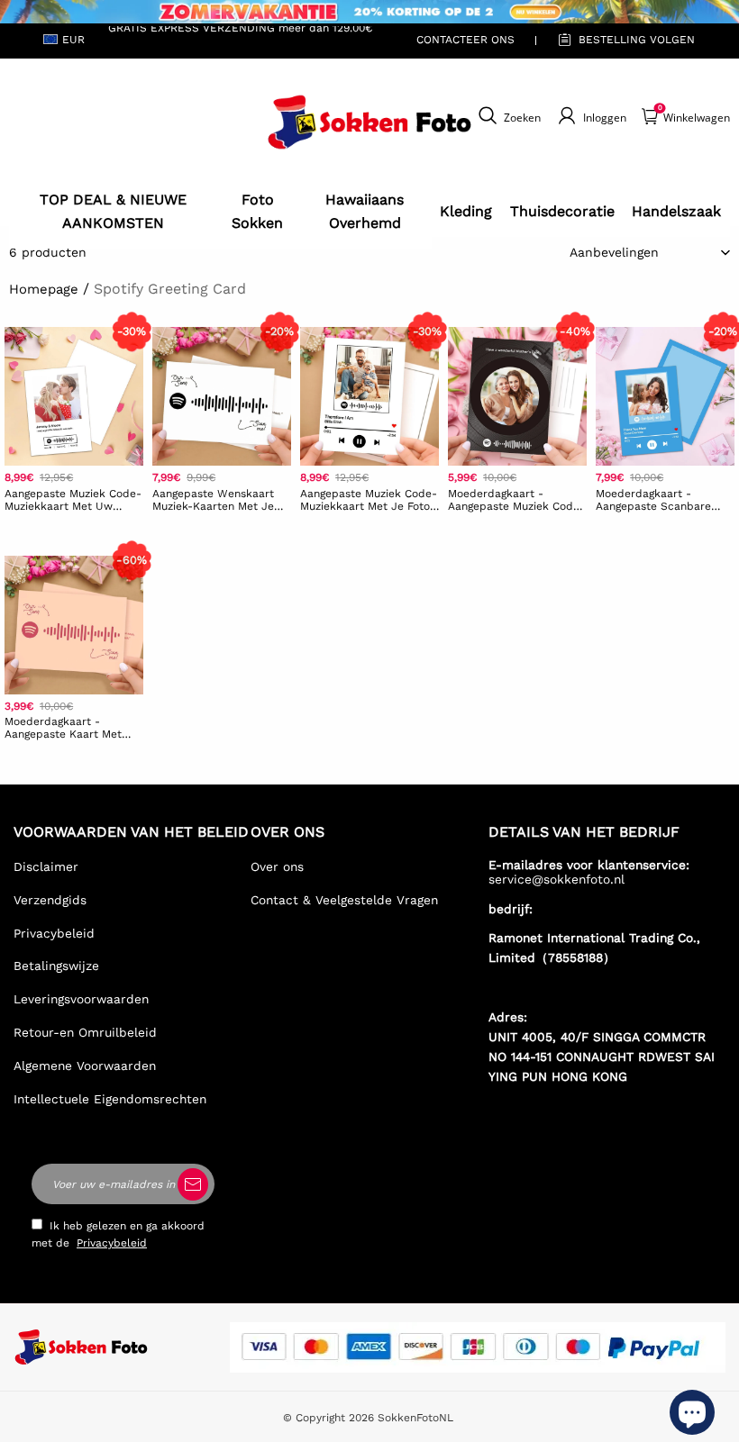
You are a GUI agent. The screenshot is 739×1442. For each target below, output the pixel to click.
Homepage (43, 289)
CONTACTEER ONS (465, 39)
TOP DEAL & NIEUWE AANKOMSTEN (113, 211)
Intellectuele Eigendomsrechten (110, 1099)
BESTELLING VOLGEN (637, 39)
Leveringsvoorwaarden (81, 999)
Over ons (277, 866)
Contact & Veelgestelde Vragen (344, 900)
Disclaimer (46, 866)
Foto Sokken (257, 211)
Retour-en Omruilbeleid (85, 1032)
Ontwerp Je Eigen (74, 532)
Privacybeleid (54, 933)
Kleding (466, 211)
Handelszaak (676, 211)
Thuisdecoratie (562, 211)
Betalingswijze (56, 965)
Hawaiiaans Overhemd (364, 211)
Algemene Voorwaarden (85, 1065)
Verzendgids (50, 900)
